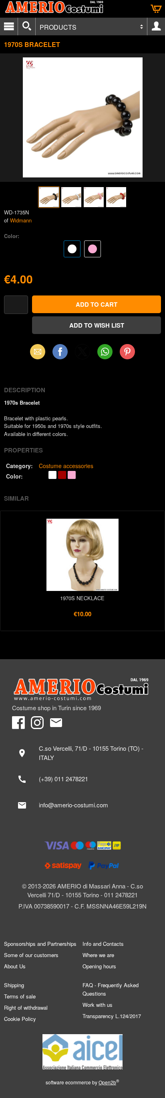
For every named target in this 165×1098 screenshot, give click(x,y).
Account (156, 26)
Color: (11, 236)
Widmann (21, 220)
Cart (156, 9)
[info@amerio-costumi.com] (82, 805)
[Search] (26, 26)
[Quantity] (16, 305)
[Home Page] (82, 689)
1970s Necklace (82, 598)
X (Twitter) (82, 354)
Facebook (60, 351)
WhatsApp (105, 351)
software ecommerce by (82, 1082)
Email (37, 351)
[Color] (82, 250)
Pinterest (127, 351)
